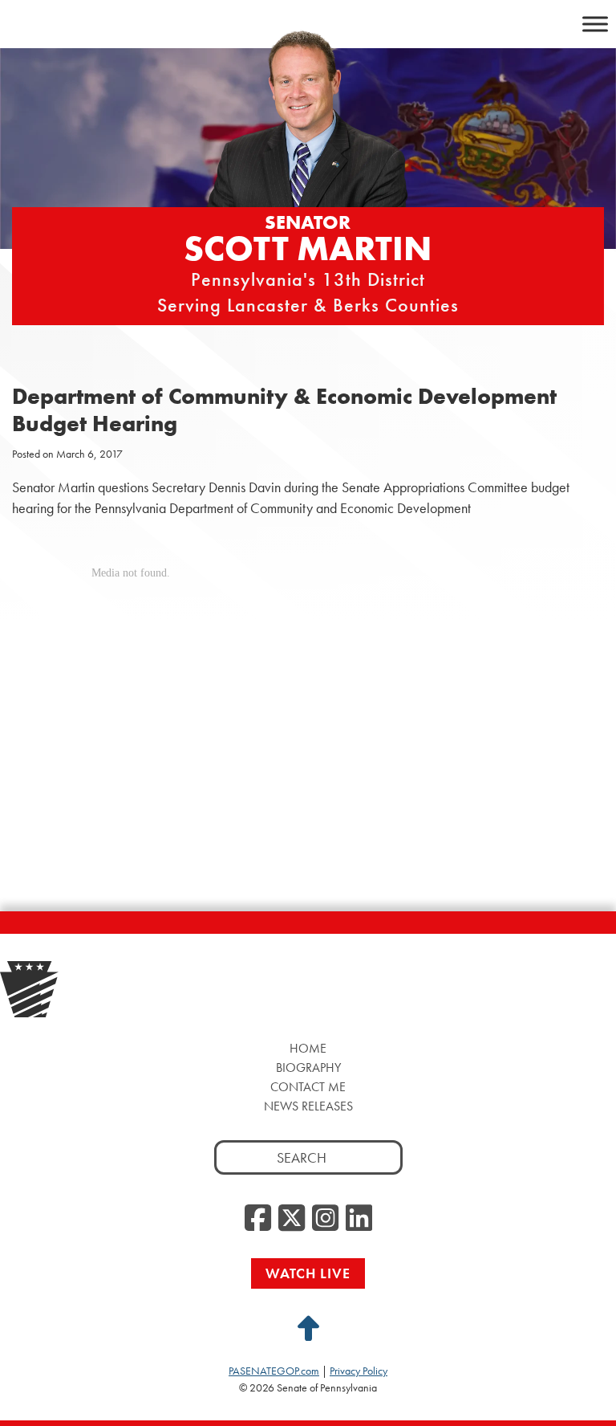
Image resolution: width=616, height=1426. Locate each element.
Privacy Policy (358, 1370)
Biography (308, 1067)
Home (308, 1048)
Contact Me (308, 1086)
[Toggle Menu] (595, 23)
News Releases (308, 1106)
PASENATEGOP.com (274, 1370)
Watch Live (308, 1273)
